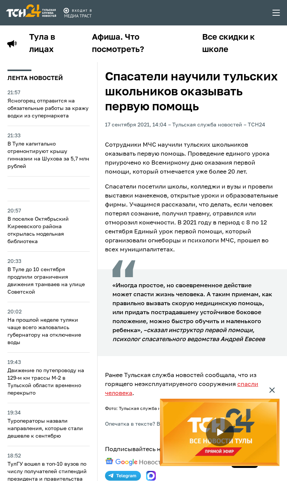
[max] (151, 476)
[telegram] (123, 476)
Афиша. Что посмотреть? (118, 43)
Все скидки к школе (228, 43)
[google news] (135, 462)
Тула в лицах (42, 43)
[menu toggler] (276, 12)
